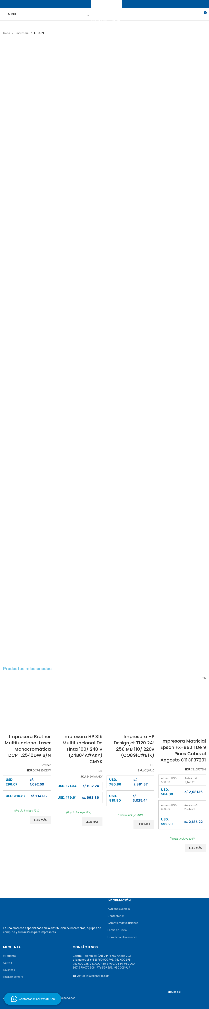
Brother (46, 765)
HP (100, 771)
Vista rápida (35, 728)
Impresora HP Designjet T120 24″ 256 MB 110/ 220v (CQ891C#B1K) (134, 745)
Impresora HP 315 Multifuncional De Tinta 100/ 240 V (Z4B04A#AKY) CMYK (82, 749)
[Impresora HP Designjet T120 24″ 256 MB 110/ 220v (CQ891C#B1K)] (130, 699)
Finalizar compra (13, 976)
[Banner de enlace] (26, 881)
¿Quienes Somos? (119, 908)
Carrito (7, 962)
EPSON (39, 33)
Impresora (22, 33)
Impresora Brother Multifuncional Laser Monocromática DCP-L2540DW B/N (28, 745)
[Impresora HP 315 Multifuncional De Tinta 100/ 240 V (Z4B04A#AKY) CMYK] (79, 699)
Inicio (7, 33)
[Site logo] (104, 14)
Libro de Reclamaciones (122, 937)
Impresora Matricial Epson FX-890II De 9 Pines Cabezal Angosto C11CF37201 (183, 750)
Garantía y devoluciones (123, 922)
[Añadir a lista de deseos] (46, 728)
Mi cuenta (9, 955)
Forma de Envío (117, 930)
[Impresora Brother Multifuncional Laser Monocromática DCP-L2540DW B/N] (27, 699)
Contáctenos (116, 915)
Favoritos (9, 969)
